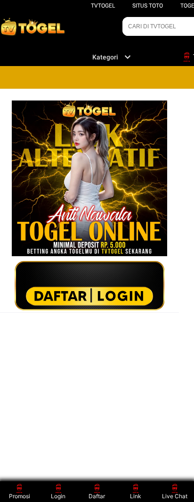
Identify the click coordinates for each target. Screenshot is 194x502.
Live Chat (174, 496)
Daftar (97, 496)
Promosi (19, 496)
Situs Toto (147, 5)
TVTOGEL (103, 5)
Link (135, 496)
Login (58, 496)
